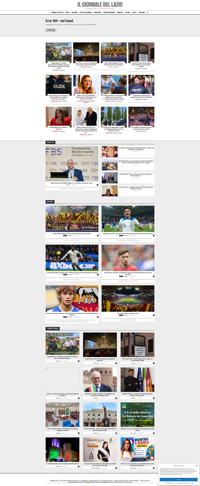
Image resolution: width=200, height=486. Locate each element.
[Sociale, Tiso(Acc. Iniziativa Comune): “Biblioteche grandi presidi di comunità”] (110, 190)
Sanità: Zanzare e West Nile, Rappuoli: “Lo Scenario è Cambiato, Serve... (72, 183)
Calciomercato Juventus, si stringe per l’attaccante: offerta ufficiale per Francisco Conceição (128, 273)
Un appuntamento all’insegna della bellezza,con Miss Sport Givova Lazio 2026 (100, 464)
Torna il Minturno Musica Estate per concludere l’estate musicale (141, 128)
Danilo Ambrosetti (96, 468)
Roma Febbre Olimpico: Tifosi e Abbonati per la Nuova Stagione (113, 64)
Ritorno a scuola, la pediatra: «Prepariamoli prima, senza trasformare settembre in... (137, 464)
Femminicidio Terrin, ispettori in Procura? (58, 128)
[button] (197, 466)
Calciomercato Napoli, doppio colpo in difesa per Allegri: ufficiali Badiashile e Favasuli (72, 273)
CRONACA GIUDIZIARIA (56, 101)
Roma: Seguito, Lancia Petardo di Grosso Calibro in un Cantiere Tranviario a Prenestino (59, 97)
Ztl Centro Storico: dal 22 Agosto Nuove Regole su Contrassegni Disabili (141, 64)
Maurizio (144, 131)
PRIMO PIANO (138, 99)
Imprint (192, 483)
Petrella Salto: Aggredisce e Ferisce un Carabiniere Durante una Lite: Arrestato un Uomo (113, 129)
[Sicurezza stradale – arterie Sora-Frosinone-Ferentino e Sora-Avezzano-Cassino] (100, 414)
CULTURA (139, 131)
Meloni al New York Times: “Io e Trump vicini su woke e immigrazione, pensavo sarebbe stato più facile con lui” (86, 130)
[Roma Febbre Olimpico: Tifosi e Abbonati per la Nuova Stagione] (114, 52)
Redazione (58, 398)
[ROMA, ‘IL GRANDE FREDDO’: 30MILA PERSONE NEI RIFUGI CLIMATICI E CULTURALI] (62, 414)
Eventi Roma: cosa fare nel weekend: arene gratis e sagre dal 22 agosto (86, 64)
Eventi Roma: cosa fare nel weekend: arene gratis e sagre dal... (100, 359)
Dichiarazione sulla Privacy (182, 483)
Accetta (179, 479)
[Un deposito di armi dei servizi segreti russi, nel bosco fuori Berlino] (141, 85)
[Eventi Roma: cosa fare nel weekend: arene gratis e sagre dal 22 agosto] (86, 52)
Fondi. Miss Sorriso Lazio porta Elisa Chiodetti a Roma (62, 464)
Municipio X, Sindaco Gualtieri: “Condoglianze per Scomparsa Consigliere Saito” (100, 394)
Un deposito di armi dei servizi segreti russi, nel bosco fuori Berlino (141, 96)
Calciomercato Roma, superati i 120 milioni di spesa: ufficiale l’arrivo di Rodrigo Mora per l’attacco (72, 314)
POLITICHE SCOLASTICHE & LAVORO (86, 101)
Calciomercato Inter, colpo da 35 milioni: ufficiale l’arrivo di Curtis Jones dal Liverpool (128, 233)
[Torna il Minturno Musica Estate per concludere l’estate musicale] (141, 117)
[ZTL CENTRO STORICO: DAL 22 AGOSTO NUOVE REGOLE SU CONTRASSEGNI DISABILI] (141, 52)
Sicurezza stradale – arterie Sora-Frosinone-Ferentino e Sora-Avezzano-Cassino (100, 429)
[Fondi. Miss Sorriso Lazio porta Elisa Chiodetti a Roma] (62, 449)
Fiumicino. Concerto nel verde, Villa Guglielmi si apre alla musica (137, 429)
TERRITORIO (55, 70)
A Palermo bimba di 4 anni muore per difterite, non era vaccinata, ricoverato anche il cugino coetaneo (114, 97)
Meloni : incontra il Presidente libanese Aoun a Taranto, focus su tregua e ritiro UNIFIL (86, 97)
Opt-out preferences (169, 483)
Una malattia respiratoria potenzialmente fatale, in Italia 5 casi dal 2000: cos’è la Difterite (136, 148)
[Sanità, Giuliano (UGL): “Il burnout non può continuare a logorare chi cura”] (110, 177)
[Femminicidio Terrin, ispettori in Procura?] (59, 117)
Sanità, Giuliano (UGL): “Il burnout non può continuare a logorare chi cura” (136, 174)
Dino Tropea (133, 433)
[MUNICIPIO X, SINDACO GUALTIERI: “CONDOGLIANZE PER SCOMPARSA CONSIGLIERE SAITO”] (100, 380)
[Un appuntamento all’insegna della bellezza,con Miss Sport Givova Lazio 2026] (100, 449)
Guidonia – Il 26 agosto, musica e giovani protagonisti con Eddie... (62, 394)
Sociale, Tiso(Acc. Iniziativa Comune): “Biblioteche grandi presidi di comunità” (136, 187)
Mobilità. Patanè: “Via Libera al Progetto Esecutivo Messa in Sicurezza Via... (137, 394)
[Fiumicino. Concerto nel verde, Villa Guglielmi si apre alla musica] (137, 414)
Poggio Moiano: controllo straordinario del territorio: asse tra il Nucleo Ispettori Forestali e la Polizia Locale (58, 65)
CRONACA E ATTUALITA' (111, 101)
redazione (62, 70)
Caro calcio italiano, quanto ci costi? (128, 313)
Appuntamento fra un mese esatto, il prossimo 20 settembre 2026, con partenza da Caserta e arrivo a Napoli (136, 161)
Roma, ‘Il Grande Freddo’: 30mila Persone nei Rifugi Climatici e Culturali (62, 429)
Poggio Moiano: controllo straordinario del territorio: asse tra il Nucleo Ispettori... (62, 357)
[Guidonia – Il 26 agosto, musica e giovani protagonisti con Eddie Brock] (62, 380)
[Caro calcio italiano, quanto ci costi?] (128, 298)
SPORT (110, 67)
